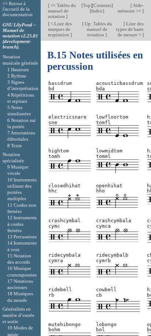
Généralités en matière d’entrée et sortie (18, 315)
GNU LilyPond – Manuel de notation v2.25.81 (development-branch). (20, 36)
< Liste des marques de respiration (60, 29)
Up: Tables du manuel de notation (98, 29)
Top (87, 5)
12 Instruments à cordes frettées (22, 224)
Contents (102, 5)
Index (97, 11)
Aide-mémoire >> (131, 8)
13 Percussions (22, 236)
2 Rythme (16, 76)
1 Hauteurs (18, 69)
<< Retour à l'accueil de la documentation (18, 9)
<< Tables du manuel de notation (62, 11)
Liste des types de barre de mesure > (130, 29)
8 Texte (14, 145)
